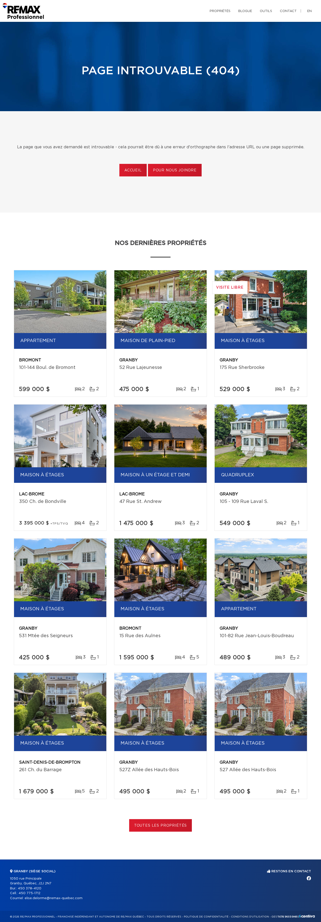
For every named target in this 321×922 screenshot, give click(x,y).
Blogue (245, 11)
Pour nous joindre (175, 170)
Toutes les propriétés (160, 825)
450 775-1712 (29, 893)
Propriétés (220, 11)
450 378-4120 (29, 888)
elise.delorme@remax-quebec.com (54, 898)
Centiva (307, 916)
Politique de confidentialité (206, 916)
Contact (288, 11)
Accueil (133, 170)
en (309, 11)
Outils (266, 11)
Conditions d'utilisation (250, 916)
